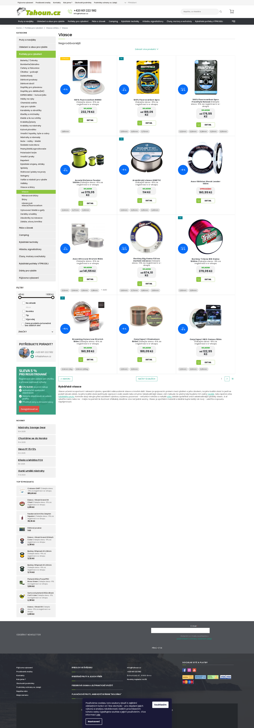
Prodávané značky (43, 3)
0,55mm (124, 131)
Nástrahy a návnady (30, 137)
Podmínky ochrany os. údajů (105, 3)
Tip (27, 315)
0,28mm (203, 131)
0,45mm (154, 210)
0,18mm (94, 290)
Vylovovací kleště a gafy (32, 210)
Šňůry (24, 199)
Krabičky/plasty (28, 122)
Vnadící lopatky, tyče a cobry (34, 133)
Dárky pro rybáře (27, 270)
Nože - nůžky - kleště (30, 141)
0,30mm (85, 210)
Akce (28, 307)
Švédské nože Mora (29, 145)
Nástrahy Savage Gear (32, 427)
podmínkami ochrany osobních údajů (194, 638)
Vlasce (25, 191)
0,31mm (213, 131)
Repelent (24, 160)
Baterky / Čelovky (29, 60)
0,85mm (65, 131)
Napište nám (22, 691)
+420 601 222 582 (134, 671)
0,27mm (75, 210)
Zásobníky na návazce (31, 218)
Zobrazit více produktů (145, 49)
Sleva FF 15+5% (27, 449)
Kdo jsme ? (67, 3)
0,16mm (84, 290)
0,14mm (75, 290)
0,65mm (134, 131)
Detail (90, 120)
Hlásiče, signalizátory (30, 249)
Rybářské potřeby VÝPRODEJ (34, 263)
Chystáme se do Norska (32, 438)
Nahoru (66, 378)
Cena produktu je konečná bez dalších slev (38, 324)
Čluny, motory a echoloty (32, 256)
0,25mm (134, 210)
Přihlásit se (157, 648)
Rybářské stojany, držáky (32, 164)
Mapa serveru (22, 695)
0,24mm (65, 210)
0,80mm (144, 290)
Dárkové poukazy (28, 79)
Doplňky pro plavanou (31, 87)
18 (232, 378)
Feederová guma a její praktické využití (92, 685)
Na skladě (31, 303)
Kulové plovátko (28, 129)
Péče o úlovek (26, 227)
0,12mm (65, 290)
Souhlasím (160, 704)
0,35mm (223, 131)
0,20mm (124, 210)
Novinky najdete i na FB (137, 679)
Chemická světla (28, 102)
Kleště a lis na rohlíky (30, 118)
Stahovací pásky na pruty (33, 172)
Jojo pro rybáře (27, 106)
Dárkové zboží (27, 83)
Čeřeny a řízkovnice (29, 68)
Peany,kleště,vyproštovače (33, 148)
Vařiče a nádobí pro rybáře (33, 179)
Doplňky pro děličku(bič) (32, 91)
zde (98, 714)
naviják (211, 394)
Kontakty (57, 3)
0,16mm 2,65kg (82, 369)
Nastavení (94, 721)
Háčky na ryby (27, 99)
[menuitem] (25, 21)
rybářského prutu (66, 396)
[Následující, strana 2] (227, 378)
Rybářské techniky (28, 242)
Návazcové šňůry (30, 195)
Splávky (24, 168)
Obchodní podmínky (83, 3)
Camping (24, 235)
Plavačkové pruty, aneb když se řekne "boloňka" (96, 694)
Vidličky (24, 183)
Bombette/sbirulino (29, 64)
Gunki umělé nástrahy (31, 470)
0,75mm (144, 131)
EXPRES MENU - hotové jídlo (33, 95)
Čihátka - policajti (29, 72)
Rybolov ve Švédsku (82, 667)
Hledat (222, 11)
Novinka (30, 311)
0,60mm (124, 290)
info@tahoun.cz (134, 667)
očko (169, 396)
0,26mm (193, 131)
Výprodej (30, 319)
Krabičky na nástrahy (30, 125)
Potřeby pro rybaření (30, 54)
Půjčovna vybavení (25, 3)
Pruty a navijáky (27, 39)
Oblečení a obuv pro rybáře (33, 47)
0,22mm (183, 131)
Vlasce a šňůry (27, 187)
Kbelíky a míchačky (29, 114)
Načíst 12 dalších (146, 378)
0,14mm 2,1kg (67, 369)
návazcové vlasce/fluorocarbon (32, 204)
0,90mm (155, 290)
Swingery (24, 175)
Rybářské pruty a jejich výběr (87, 676)
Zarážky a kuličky (28, 214)
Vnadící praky (27, 156)
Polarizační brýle (28, 152)
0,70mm (134, 290)
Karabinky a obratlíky (30, 110)
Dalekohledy (26, 75)
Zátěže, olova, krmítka (31, 221)
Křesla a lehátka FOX (30, 460)
